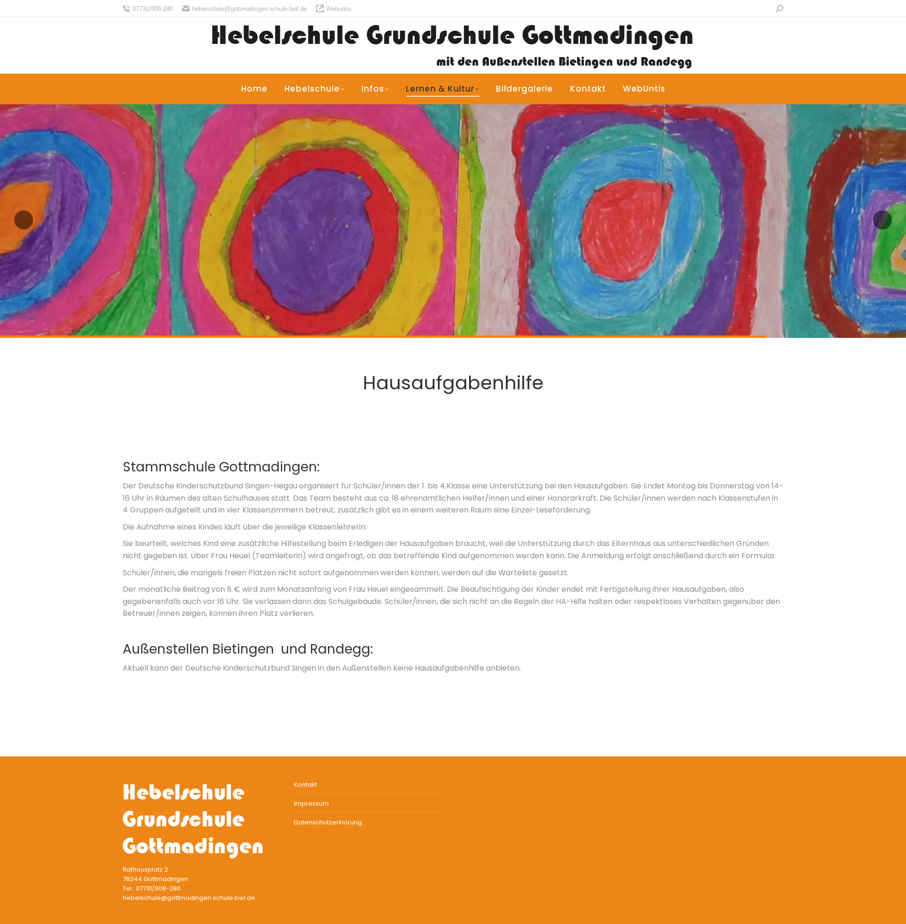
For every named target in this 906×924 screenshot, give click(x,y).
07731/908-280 (153, 8)
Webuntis (339, 8)
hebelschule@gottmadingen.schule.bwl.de (249, 8)
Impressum (311, 803)
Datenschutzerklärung (328, 822)
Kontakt (305, 784)
